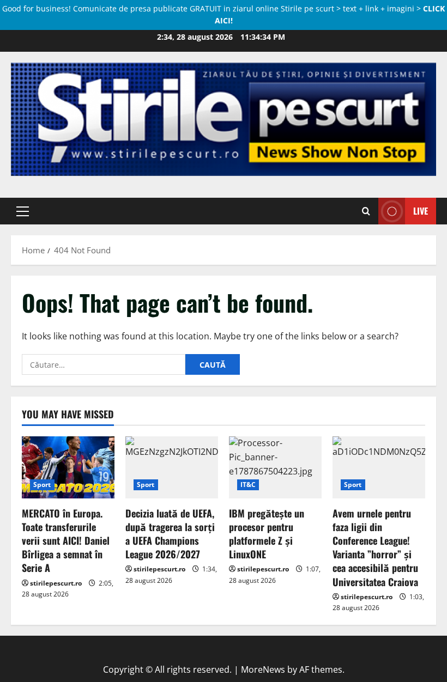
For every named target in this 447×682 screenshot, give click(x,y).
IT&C (248, 484)
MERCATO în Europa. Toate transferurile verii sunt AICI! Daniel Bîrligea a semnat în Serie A (66, 540)
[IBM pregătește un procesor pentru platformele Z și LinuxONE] (275, 467)
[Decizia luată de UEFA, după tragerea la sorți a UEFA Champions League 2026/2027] (171, 467)
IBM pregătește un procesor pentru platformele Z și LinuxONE (266, 534)
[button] (22, 210)
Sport (42, 484)
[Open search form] (366, 210)
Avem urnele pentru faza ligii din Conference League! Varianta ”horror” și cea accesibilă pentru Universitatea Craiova (375, 547)
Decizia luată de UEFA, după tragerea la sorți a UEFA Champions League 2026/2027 (170, 534)
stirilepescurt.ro (56, 583)
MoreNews (263, 669)
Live (420, 210)
